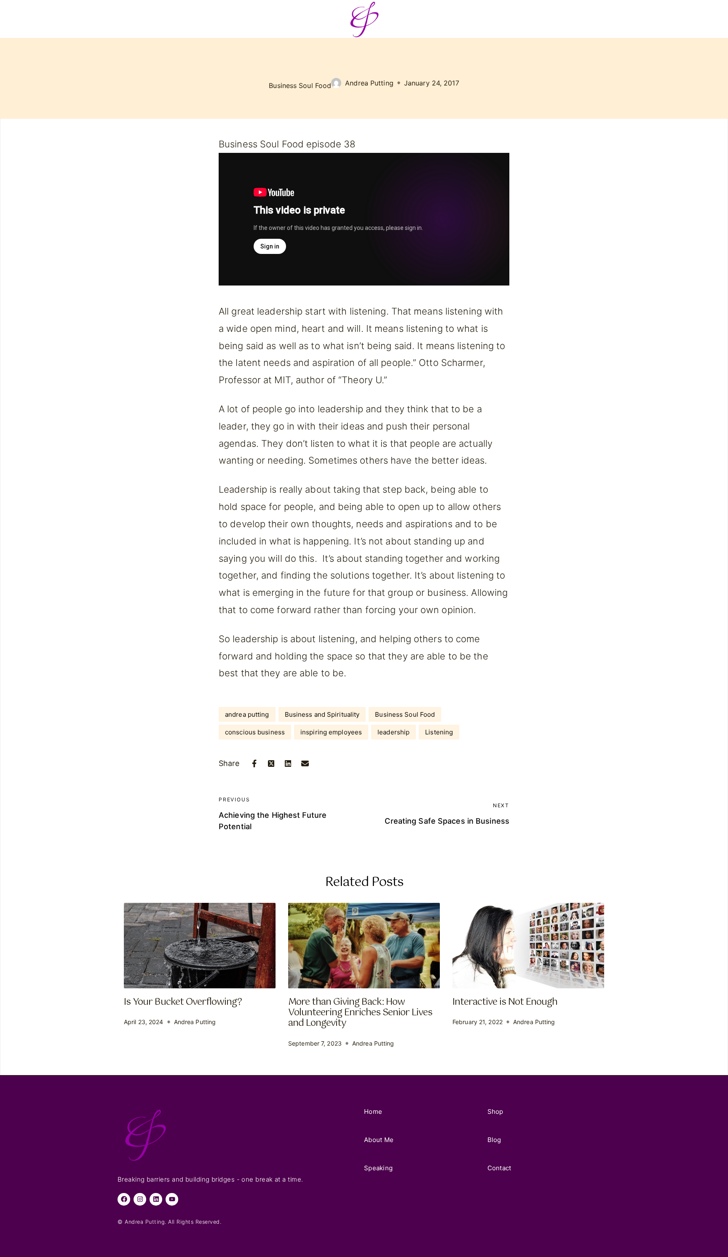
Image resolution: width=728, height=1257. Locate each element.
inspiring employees (331, 732)
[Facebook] (124, 1199)
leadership (393, 732)
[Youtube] (172, 1199)
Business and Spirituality (322, 714)
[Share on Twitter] (271, 763)
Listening (439, 732)
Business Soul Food (300, 85)
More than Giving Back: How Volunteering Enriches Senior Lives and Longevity (360, 1013)
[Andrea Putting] (364, 19)
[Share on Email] (305, 763)
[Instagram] (140, 1199)
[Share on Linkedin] (288, 763)
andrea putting (247, 714)
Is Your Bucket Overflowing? (183, 1002)
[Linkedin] (156, 1199)
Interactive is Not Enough (504, 1002)
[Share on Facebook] (254, 763)
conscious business (255, 732)
